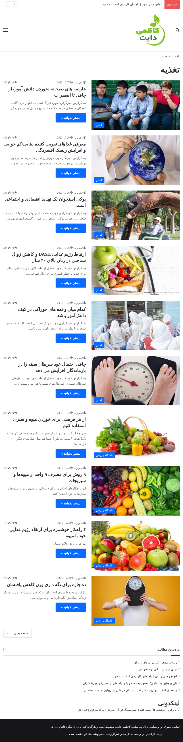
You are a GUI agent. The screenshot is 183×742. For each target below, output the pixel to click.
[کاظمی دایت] (150, 30)
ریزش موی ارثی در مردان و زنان (155, 662)
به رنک (111, 709)
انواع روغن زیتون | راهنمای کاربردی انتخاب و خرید (132, 4)
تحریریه (78, 82)
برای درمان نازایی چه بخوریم (158, 669)
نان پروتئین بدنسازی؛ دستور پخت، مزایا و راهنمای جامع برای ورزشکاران (130, 683)
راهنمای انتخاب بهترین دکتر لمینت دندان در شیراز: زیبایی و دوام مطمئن (130, 690)
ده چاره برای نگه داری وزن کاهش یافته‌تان (46, 584)
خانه (174, 56)
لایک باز (83, 709)
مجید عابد (145, 709)
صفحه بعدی (21, 633)
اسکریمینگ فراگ (127, 709)
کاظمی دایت (122, 726)
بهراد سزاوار (97, 709)
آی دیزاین (174, 709)
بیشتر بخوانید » (70, 118)
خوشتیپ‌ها (159, 709)
